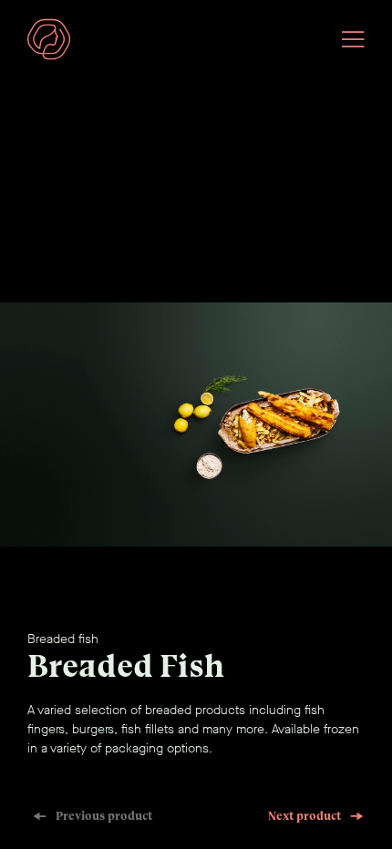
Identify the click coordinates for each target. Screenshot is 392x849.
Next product (304, 816)
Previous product (104, 816)
